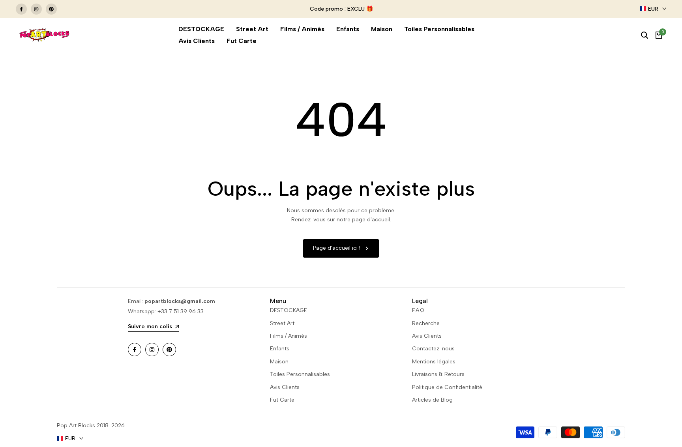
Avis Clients (285, 387)
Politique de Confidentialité (447, 387)
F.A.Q (418, 310)
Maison (279, 361)
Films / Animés (288, 336)
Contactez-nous (433, 348)
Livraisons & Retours (438, 374)
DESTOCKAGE (288, 310)
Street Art (282, 323)
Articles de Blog (432, 400)
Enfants (279, 348)
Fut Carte (282, 400)
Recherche (426, 323)
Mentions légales (433, 361)
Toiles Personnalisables (300, 374)
